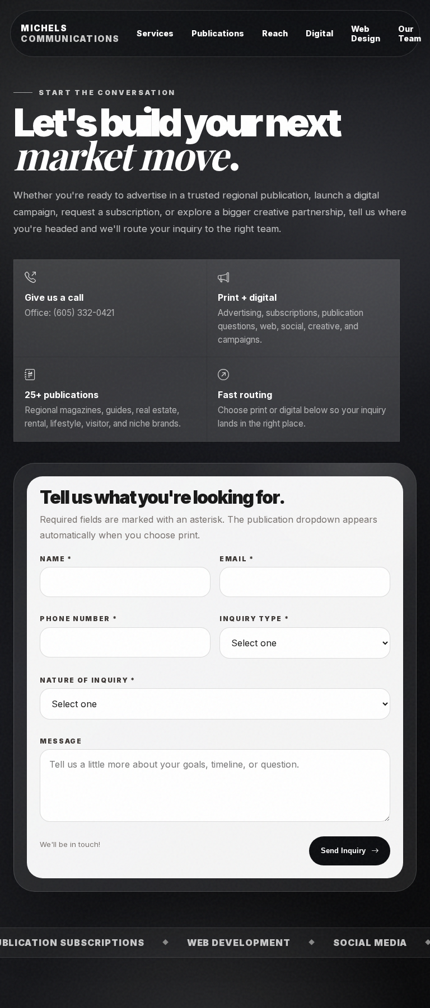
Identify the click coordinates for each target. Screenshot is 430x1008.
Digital (319, 33)
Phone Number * (78, 619)
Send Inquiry (343, 850)
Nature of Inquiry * (87, 680)
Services (155, 33)
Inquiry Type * (254, 619)
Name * (56, 559)
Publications (217, 33)
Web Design (365, 33)
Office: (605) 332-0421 (69, 312)
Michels (70, 33)
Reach (275, 33)
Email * (236, 559)
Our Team (409, 33)
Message (61, 741)
